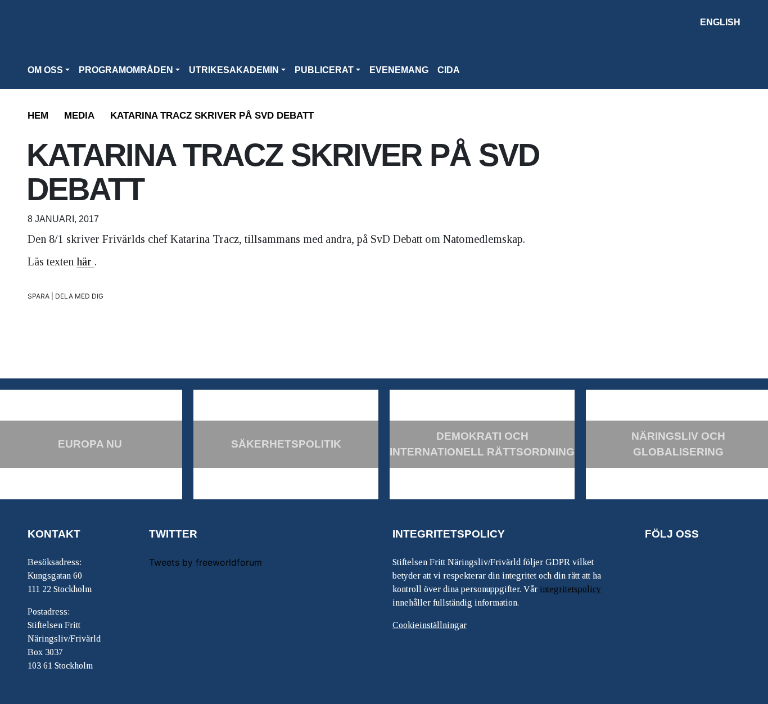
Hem (38, 115)
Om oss (45, 70)
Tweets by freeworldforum (205, 562)
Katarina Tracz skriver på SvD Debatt (212, 115)
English (720, 22)
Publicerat (324, 70)
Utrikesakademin (234, 70)
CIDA (448, 70)
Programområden (126, 70)
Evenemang (398, 70)
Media (79, 115)
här (85, 261)
